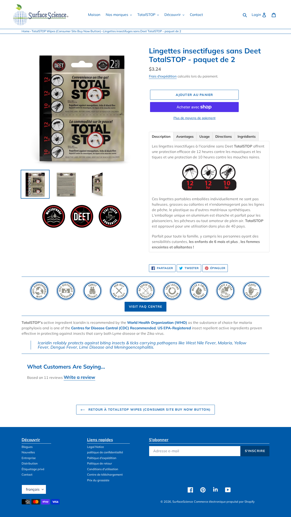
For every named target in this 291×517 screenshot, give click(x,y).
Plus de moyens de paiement (194, 118)
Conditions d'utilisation (102, 469)
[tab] (161, 136)
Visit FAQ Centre (145, 307)
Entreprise (29, 458)
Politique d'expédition (101, 458)
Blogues (27, 447)
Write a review (79, 377)
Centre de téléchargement (105, 474)
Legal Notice (95, 447)
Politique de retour (99, 463)
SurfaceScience (182, 501)
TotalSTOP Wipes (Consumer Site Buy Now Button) (66, 31)
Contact (27, 474)
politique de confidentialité (105, 452)
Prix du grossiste (98, 480)
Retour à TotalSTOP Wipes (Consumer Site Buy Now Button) (149, 409)
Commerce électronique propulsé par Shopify (224, 501)
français (33, 489)
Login (260, 14)
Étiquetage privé (33, 469)
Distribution (30, 463)
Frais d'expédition (163, 76)
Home (26, 31)
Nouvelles (28, 452)
